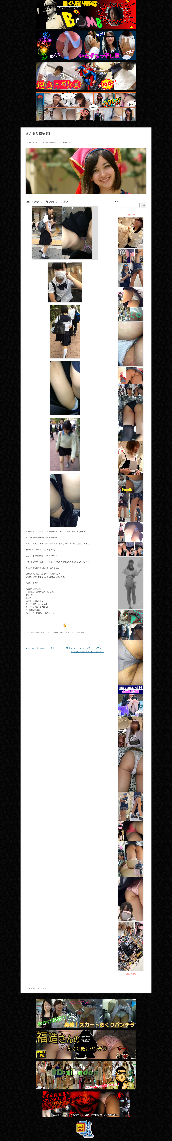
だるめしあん (39, 632)
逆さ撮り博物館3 (38, 133)
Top (166, 1135)
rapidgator (54, 632)
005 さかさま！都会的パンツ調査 (40, 648)
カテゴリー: (30, 632)
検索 (116, 201)
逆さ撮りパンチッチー (69, 142)
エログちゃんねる (32, 142)
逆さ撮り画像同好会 (50, 142)
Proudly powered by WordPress (36, 988)
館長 (82, 632)
